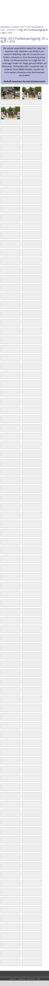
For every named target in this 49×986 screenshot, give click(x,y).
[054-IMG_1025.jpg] (24, 341)
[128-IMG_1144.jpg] (24, 666)
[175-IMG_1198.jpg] (2, 876)
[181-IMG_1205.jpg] (2, 902)
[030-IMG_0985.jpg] (24, 236)
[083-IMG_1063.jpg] (2, 473)
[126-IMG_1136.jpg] (24, 657)
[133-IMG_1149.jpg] (2, 692)
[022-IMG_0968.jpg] (24, 201)
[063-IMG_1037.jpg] (2, 385)
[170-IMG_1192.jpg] (24, 850)
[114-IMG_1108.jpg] (24, 604)
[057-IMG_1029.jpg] (2, 359)
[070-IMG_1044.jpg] (24, 412)
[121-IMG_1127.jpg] (2, 639)
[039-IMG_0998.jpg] (2, 280)
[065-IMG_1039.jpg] (2, 394)
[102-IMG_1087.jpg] (24, 552)
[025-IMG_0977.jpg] (2, 219)
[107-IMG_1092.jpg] (2, 578)
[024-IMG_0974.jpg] (24, 210)
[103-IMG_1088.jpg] (2, 561)
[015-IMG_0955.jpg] (2, 175)
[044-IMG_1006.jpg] (24, 298)
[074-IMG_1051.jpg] (24, 429)
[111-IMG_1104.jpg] (2, 596)
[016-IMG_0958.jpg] (24, 175)
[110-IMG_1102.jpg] (24, 587)
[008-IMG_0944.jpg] (24, 140)
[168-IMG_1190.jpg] (24, 841)
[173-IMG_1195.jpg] (2, 867)
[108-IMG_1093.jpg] (24, 578)
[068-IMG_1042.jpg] (24, 403)
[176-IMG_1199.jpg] (24, 876)
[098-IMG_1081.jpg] (24, 534)
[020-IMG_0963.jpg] (24, 193)
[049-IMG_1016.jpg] (2, 324)
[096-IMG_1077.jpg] (24, 526)
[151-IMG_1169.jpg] (2, 771)
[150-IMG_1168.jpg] (24, 762)
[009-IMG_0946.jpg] (2, 149)
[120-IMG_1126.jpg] (24, 631)
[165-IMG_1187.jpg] (2, 832)
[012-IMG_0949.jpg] (24, 157)
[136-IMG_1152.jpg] (24, 701)
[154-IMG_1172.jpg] (24, 780)
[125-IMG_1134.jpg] (2, 657)
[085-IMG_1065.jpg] (2, 482)
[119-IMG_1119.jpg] (2, 631)
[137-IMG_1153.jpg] (2, 710)
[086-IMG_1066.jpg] (24, 482)
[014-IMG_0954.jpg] (24, 166)
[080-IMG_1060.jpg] (24, 455)
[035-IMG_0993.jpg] (2, 263)
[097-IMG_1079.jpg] (2, 534)
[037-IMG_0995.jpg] (2, 271)
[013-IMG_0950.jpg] (2, 166)
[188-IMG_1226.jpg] (24, 929)
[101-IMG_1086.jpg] (2, 552)
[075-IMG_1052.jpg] (2, 438)
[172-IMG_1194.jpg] (24, 858)
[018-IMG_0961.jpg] (24, 184)
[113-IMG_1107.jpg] (2, 604)
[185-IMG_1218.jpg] (2, 920)
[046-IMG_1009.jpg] (24, 306)
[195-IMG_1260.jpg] (2, 964)
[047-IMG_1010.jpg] (2, 315)
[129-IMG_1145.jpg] (2, 674)
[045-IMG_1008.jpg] (2, 306)
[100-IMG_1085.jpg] (24, 543)
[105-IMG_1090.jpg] (2, 569)
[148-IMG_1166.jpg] (24, 753)
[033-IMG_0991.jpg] (2, 254)
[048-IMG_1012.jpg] (24, 315)
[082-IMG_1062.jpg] (24, 464)
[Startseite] (6, 4)
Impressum (21, 979)
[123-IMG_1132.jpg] (2, 648)
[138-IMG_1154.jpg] (24, 710)
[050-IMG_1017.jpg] (24, 324)
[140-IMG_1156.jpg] (24, 718)
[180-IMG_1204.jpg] (24, 894)
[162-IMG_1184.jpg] (24, 815)
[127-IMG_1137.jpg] (2, 666)
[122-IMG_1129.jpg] (24, 639)
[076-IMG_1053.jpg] (24, 438)
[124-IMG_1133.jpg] (24, 648)
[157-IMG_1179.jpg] (2, 797)
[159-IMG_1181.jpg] (2, 806)
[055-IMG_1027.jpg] (2, 350)
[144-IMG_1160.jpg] (24, 736)
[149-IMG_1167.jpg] (2, 762)
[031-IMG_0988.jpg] (2, 245)
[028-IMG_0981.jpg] (24, 228)
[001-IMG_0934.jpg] (10, 99)
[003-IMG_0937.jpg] (10, 119)
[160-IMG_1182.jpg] (24, 806)
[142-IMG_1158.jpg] (24, 727)
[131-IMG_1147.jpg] (2, 683)
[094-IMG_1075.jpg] (24, 517)
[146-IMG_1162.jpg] (24, 745)
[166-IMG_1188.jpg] (24, 832)
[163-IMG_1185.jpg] (2, 823)
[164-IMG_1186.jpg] (24, 823)
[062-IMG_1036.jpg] (24, 377)
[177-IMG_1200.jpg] (2, 885)
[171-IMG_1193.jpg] (2, 858)
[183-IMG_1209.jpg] (2, 911)
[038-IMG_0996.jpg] (24, 271)
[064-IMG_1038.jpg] (24, 385)
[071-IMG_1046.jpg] (2, 420)
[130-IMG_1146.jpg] (24, 674)
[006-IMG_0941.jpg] (24, 131)
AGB (38, 979)
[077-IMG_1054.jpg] (2, 447)
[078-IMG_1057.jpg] (24, 447)
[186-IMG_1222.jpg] (24, 920)
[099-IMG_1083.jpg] (2, 543)
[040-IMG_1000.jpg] (24, 280)
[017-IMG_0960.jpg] (2, 184)
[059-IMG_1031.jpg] (2, 368)
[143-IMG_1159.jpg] (2, 736)
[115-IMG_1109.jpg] (2, 613)
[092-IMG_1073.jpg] (24, 508)
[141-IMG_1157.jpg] (2, 727)
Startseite (5, 26)
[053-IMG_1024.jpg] (2, 341)
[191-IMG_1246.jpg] (2, 946)
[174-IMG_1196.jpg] (24, 867)
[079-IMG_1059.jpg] (2, 455)
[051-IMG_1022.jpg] (2, 333)
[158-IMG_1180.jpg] (24, 797)
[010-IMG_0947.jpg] (24, 149)
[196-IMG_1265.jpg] (24, 964)
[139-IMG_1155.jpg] (2, 718)
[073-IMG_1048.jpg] (2, 429)
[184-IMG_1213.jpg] (24, 911)
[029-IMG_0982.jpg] (2, 236)
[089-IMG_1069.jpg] (2, 499)
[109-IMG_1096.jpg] (2, 587)
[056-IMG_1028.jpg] (24, 350)
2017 (23, 26)
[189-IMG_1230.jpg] (2, 937)
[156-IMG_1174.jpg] (24, 788)
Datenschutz (31, 979)
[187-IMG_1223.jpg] (2, 929)
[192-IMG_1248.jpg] (24, 946)
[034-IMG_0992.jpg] (24, 254)
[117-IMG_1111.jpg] (2, 622)
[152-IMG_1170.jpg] (24, 771)
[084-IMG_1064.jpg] (24, 473)
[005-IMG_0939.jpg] (2, 131)
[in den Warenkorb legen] (18, 102)
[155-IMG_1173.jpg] (2, 788)
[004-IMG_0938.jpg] (24, 111)
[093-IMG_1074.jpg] (2, 517)
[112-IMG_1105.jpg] (24, 596)
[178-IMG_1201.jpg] (24, 885)
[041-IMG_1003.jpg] (2, 289)
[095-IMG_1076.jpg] (2, 526)
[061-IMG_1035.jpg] (2, 377)
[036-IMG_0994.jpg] (24, 263)
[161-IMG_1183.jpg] (2, 815)
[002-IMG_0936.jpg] (31, 99)
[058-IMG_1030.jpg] (24, 359)
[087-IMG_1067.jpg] (2, 490)
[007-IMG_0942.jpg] (2, 140)
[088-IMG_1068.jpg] (24, 490)
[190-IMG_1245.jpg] (24, 937)
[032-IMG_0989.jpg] (24, 245)
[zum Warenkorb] (23, 3)
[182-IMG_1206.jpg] (24, 902)
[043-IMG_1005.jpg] (2, 298)
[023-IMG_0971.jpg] (2, 210)
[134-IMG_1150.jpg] (24, 692)
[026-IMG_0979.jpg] (24, 219)
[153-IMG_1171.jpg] (2, 780)
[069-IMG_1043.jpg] (2, 412)
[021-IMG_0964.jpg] (2, 201)
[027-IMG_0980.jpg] (2, 228)
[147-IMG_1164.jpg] (2, 753)
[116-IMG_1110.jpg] (24, 613)
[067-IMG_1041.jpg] (2, 403)
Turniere (15, 26)
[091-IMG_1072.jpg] (2, 508)
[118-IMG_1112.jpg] (24, 622)
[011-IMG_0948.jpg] (2, 157)
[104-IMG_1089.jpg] (24, 561)
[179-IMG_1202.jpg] (2, 894)
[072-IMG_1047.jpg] (24, 420)
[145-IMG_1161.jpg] (2, 745)
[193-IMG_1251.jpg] (2, 955)
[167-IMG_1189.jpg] (2, 841)
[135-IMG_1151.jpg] (2, 701)
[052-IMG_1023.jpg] (24, 333)
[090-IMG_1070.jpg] (24, 499)
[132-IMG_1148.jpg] (24, 683)
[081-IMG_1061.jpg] (2, 464)
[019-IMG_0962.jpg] (2, 193)
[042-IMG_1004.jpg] (24, 289)
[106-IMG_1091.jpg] (24, 569)
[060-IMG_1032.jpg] (24, 368)
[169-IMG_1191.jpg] (2, 850)
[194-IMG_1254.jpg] (24, 955)
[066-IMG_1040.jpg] (24, 394)
